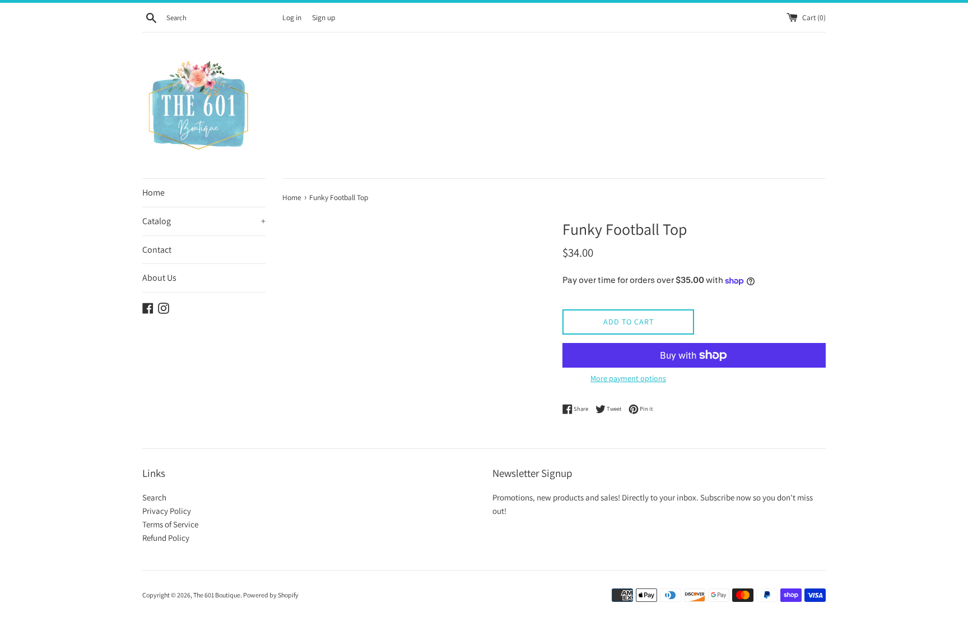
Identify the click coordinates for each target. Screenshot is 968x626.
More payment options (628, 378)
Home (153, 192)
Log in (291, 17)
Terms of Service (170, 524)
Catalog (204, 221)
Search (154, 497)
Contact (156, 250)
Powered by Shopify (271, 595)
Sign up (323, 17)
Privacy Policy (166, 511)
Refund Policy (165, 537)
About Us (159, 278)
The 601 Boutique (216, 595)
